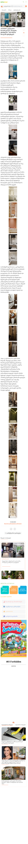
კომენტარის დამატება (14, 533)
